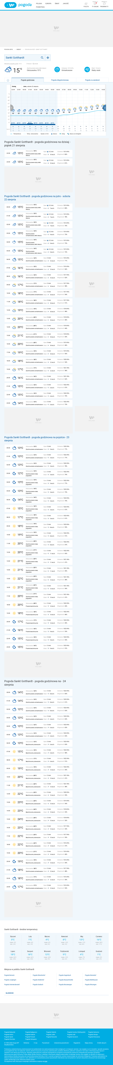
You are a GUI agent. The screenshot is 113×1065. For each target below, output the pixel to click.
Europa (48, 3)
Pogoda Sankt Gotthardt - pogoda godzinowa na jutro (32, 196)
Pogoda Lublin (50, 1034)
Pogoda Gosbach (38, 985)
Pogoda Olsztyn (93, 1034)
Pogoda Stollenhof (38, 980)
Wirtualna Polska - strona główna (10, 5)
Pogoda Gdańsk (51, 1032)
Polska (39, 3)
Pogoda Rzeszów (51, 1037)
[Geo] (48, 57)
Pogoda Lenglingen (10, 980)
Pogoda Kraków (30, 1034)
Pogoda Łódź (71, 1034)
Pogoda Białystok (9, 1032)
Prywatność (45, 1043)
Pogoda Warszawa (94, 1037)
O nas (35, 1043)
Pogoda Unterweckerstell (12, 985)
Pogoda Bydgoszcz (31, 1032)
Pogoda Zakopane (31, 1039)
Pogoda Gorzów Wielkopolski (76, 1032)
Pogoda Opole (8, 1037)
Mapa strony (89, 1043)
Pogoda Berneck (9, 975)
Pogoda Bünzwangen (65, 985)
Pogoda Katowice (93, 1032)
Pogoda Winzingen (90, 985)
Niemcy (19, 49)
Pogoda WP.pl (8, 49)
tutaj (45, 1061)
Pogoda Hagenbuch (65, 975)
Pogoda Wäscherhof (39, 975)
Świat (57, 3)
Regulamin (77, 1043)
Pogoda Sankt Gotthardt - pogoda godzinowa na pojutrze (34, 437)
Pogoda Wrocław (9, 1039)
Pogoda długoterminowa (60, 80)
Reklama (26, 1043)
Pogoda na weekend (92, 80)
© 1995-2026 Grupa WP (11, 1043)
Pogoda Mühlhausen (91, 980)
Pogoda (25, 5)
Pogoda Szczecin (72, 1037)
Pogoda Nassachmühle (66, 980)
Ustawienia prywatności (61, 1043)
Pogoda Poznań (30, 1037)
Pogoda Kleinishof (90, 975)
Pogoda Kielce (8, 1034)
